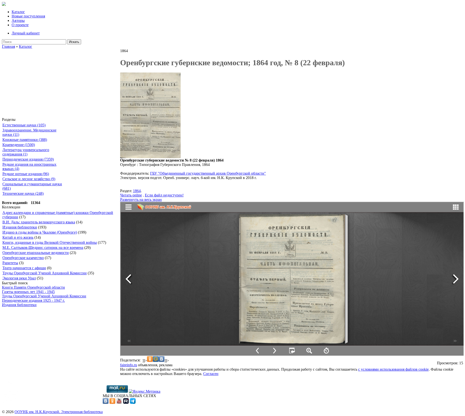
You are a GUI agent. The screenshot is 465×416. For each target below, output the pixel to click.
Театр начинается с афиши (24, 268)
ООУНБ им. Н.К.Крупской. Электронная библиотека (59, 412)
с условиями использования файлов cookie (393, 369)
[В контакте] (105, 402)
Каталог (18, 12)
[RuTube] (126, 402)
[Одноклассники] (112, 402)
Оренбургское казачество (23, 258)
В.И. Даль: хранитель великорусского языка (38, 222)
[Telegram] (133, 402)
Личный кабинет (26, 33)
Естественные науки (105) (24, 125)
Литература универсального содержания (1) (25, 152)
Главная (8, 46)
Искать (74, 42)
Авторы (18, 20)
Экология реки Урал (19, 278)
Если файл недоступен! (164, 195)
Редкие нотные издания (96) (25, 174)
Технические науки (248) (23, 193)
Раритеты (10, 263)
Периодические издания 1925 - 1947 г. (33, 300)
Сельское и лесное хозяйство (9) (28, 179)
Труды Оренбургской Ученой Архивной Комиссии (44, 273)
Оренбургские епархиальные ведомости (35, 253)
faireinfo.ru (128, 365)
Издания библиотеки (19, 227)
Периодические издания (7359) (28, 159)
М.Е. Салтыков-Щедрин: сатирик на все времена (42, 247)
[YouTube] (119, 402)
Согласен (210, 374)
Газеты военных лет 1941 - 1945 (28, 292)
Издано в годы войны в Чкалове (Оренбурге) (39, 232)
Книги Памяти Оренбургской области (33, 287)
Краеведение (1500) (18, 145)
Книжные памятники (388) (24, 140)
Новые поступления (28, 16)
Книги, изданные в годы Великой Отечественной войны (49, 242)
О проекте (20, 25)
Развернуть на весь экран (141, 199)
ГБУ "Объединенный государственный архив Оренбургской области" (208, 173)
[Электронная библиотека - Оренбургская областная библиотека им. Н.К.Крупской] (4, 4)
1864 (137, 191)
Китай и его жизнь (17, 237)
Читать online (131, 195)
